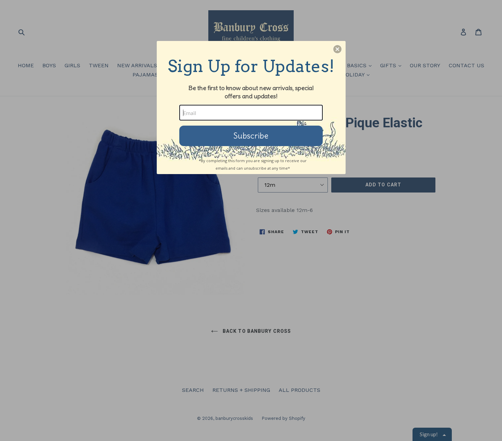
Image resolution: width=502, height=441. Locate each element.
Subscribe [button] (251, 136)
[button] (337, 49)
